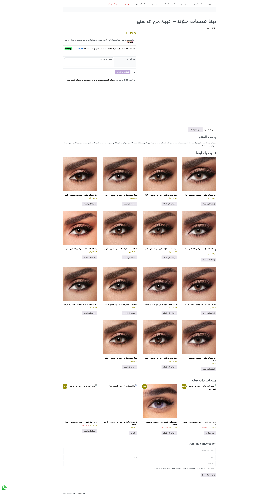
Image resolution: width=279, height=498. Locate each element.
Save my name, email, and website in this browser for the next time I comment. (184, 468)
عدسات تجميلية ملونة (89, 80)
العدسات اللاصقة (110, 80)
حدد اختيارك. (210, 433)
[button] (146, 35)
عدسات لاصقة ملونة (74, 80)
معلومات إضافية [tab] (195, 129)
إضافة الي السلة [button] (209, 203)
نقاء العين (79, 493)
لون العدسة (131, 59)
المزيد (133, 433)
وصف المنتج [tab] (208, 129)
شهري (100, 80)
